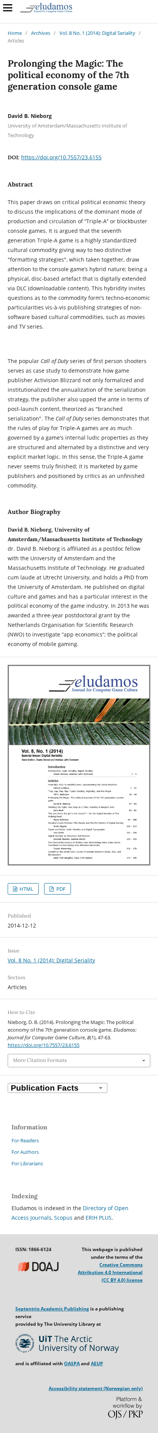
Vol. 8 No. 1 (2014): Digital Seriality (97, 32)
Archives (40, 32)
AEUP (97, 1363)
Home (15, 32)
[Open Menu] (7, 7)
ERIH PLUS (99, 1217)
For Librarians (27, 1163)
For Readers (25, 1140)
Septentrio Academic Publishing (52, 1308)
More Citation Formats (40, 1060)
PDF (60, 888)
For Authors (25, 1151)
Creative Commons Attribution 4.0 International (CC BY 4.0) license (110, 1272)
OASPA (72, 1363)
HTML (25, 888)
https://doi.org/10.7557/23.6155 (61, 157)
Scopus (63, 1217)
